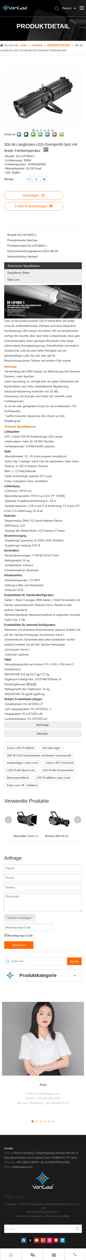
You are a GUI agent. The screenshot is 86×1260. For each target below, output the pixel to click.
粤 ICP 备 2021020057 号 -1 (43, 1212)
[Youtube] (36, 1240)
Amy (43, 1084)
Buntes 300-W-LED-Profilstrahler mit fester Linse (58, 836)
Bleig (67, 1216)
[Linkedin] (62, 1240)
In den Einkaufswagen (31, 206)
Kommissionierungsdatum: (24, 251)
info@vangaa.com (22, 1166)
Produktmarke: (17, 240)
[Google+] (43, 1240)
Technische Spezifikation (24, 265)
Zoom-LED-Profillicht (20, 748)
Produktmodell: (17, 245)
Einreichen (19, 945)
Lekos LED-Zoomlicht (60, 762)
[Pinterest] (56, 1240)
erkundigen (31, 195)
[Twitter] (30, 1240)
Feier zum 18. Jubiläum (22, 785)
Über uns (14, 279)
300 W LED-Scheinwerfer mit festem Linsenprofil (39, 755)
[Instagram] (49, 1240)
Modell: (12, 234)
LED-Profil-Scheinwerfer (58, 770)
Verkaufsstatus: (17, 256)
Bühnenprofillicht (18, 777)
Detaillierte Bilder (19, 272)
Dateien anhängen (20, 917)
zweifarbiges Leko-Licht (22, 762)
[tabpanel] (43, 1058)
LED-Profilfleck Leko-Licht (53, 777)
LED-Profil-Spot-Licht (21, 770)
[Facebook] (23, 1240)
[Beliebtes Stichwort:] (77, 1229)
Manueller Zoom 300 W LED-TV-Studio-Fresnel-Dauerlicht (27, 836)
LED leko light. (51, 748)
